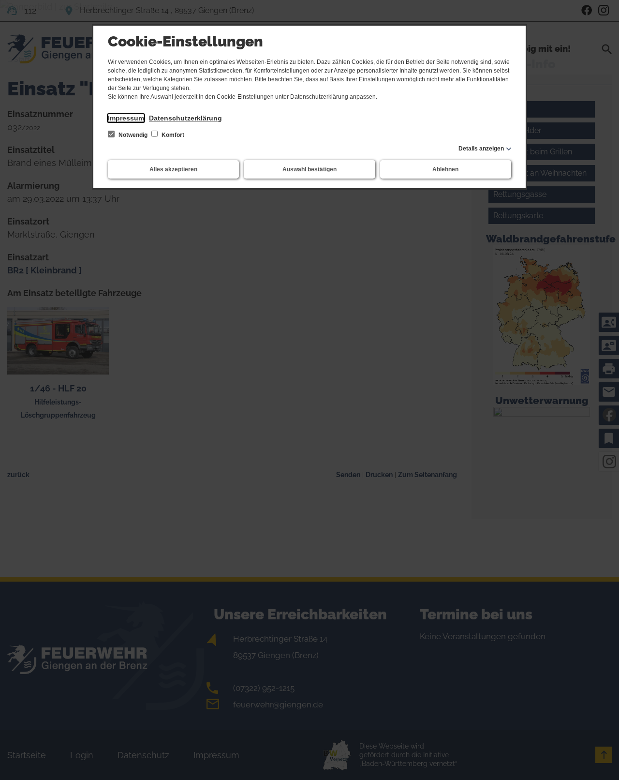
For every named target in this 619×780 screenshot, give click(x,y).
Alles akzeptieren (173, 169)
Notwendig (133, 135)
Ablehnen (445, 169)
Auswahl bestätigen (309, 169)
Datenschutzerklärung (185, 118)
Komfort (172, 135)
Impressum (126, 118)
